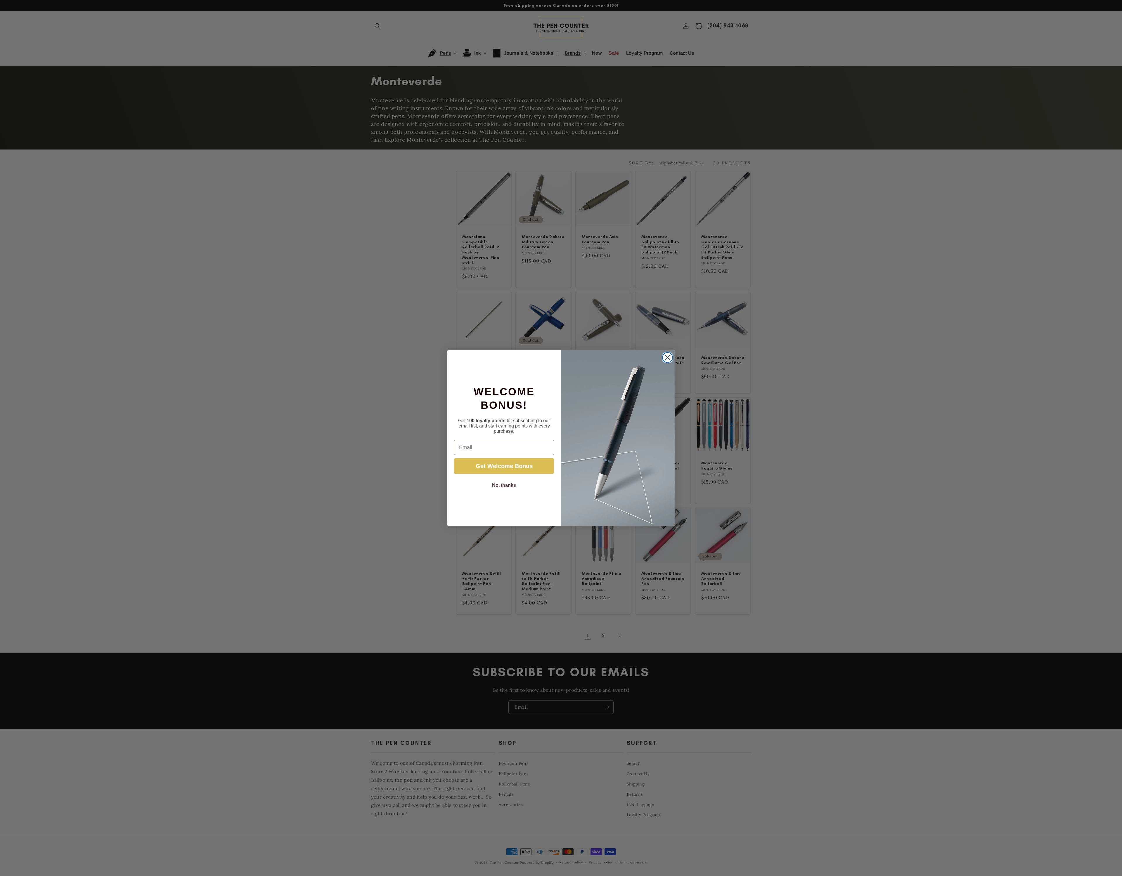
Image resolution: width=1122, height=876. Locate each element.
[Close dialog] (667, 357)
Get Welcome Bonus (504, 466)
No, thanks (504, 485)
